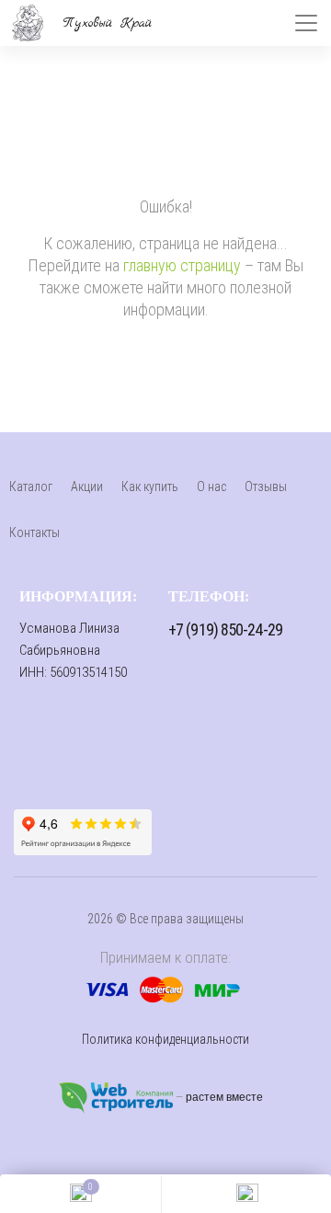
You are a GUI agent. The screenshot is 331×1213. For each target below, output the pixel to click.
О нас (211, 486)
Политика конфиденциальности (165, 1039)
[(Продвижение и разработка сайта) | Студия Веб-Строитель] (117, 1097)
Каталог (30, 486)
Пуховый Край (108, 23)
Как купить (149, 486)
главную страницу (182, 265)
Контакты (34, 532)
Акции (87, 486)
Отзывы (266, 486)
